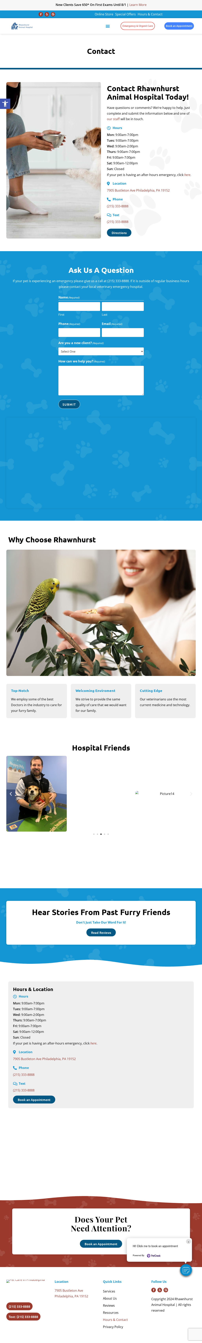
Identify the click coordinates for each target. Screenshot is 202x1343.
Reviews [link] (109, 1305)
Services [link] (109, 1291)
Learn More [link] (138, 5)
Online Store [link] (104, 14)
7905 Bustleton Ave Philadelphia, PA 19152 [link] (138, 190)
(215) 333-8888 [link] (117, 206)
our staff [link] (113, 119)
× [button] (188, 1241)
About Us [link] (110, 1298)
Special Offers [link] (125, 14)
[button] (186, 1270)
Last (104, 314)
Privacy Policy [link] (113, 1327)
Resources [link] (111, 1312)
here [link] (187, 175)
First (61, 314)
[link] (5, 104)
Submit (69, 404)
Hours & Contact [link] (150, 14)
